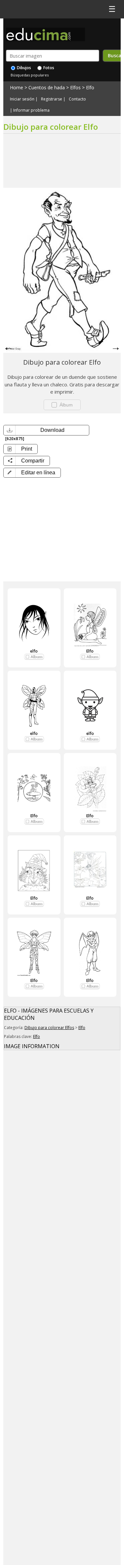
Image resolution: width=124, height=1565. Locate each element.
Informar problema (31, 110)
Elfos (75, 87)
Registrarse (51, 99)
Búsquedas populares (30, 74)
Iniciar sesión (22, 99)
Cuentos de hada (46, 87)
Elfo (90, 87)
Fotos (48, 67)
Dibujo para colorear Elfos (49, 1027)
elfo (34, 651)
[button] (32, 473)
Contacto (77, 99)
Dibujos (23, 67)
